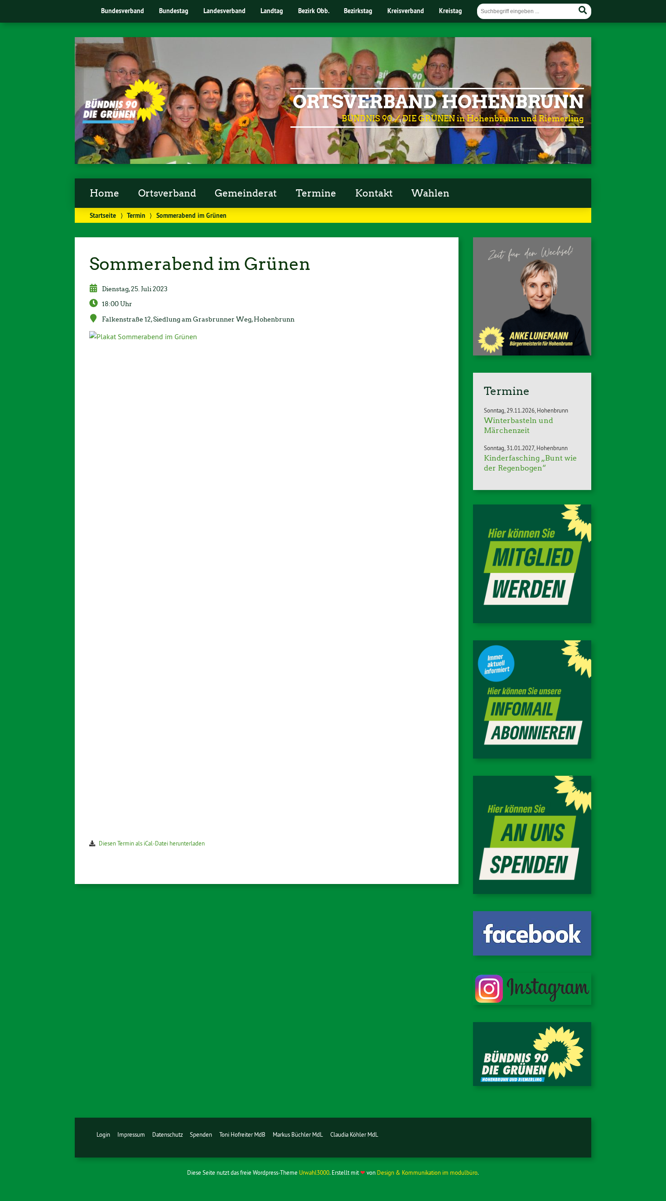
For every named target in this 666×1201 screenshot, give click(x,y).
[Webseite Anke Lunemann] (532, 352)
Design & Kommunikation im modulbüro (427, 1172)
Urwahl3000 (314, 1172)
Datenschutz (167, 1134)
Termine (316, 193)
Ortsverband (167, 193)
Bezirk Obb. (313, 10)
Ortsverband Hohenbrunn (438, 102)
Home (104, 193)
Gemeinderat (246, 193)
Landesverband (224, 10)
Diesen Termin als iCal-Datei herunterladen (152, 843)
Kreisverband (405, 10)
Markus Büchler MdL (298, 1134)
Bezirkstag (358, 10)
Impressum (131, 1134)
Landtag (272, 10)
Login (103, 1134)
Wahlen (430, 193)
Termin (136, 215)
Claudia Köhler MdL (354, 1134)
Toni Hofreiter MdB (242, 1134)
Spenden (201, 1134)
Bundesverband (122, 10)
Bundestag (173, 10)
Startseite (103, 215)
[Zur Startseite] (124, 120)
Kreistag (450, 10)
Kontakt (374, 193)
